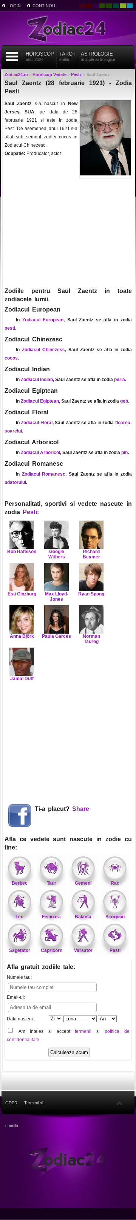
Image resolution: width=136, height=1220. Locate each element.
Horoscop (40, 56)
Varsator (83, 950)
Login (14, 5)
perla (119, 379)
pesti (10, 328)
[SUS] (119, 1102)
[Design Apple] (123, 5)
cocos (11, 358)
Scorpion (115, 916)
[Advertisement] (68, 232)
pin (124, 452)
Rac (115, 883)
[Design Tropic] (116, 5)
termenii (83, 1031)
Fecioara (51, 916)
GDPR (11, 1103)
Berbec (20, 883)
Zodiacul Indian (37, 379)
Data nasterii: (20, 1019)
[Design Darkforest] (102, 5)
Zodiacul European (43, 319)
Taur (51, 883)
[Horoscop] (67, 1159)
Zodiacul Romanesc (44, 474)
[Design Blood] (82, 5)
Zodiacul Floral (37, 422)
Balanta (83, 916)
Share (80, 809)
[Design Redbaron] (89, 5)
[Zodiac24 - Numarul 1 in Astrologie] (68, 28)
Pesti (30, 512)
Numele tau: (19, 977)
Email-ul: (16, 997)
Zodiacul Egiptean (40, 401)
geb (124, 401)
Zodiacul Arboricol (40, 452)
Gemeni (83, 883)
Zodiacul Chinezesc (43, 349)
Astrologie (98, 56)
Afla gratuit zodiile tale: (41, 967)
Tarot (67, 56)
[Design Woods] (109, 5)
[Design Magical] (96, 5)
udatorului (15, 482)
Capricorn (51, 950)
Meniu (12, 56)
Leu (19, 916)
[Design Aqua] (130, 5)
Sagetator (19, 950)
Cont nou (43, 5)
